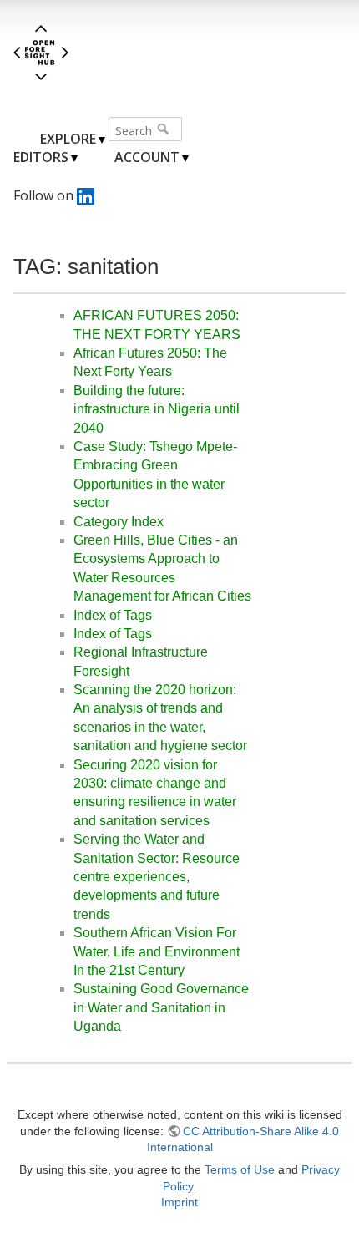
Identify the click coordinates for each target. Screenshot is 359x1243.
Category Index (118, 522)
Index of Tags (112, 615)
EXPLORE (68, 138)
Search (165, 128)
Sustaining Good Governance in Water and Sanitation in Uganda (161, 1007)
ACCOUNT (147, 157)
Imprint (179, 1202)
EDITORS (40, 157)
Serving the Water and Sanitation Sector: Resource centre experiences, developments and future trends (156, 876)
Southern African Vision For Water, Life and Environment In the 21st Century (156, 951)
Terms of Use (240, 1169)
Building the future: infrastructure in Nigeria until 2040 (156, 409)
